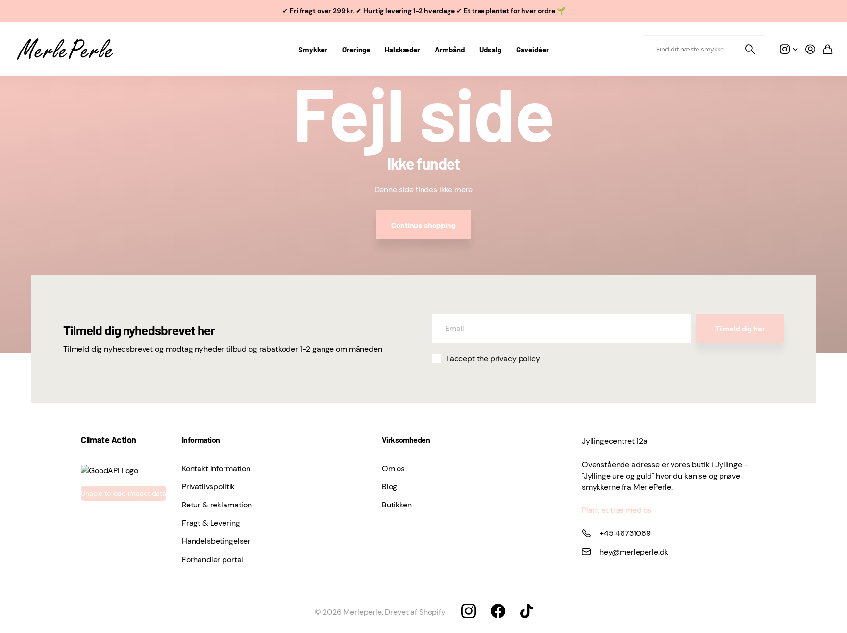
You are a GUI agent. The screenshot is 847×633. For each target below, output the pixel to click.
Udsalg (490, 49)
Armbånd (450, 49)
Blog (389, 486)
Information (201, 439)
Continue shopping (423, 224)
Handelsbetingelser (216, 541)
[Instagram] (468, 611)
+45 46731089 (625, 533)
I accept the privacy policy (493, 359)
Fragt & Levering (211, 523)
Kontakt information (216, 468)
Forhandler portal (212, 560)
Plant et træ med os (616, 510)
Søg (750, 48)
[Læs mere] (788, 49)
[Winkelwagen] (827, 49)
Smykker (313, 49)
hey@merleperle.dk (633, 552)
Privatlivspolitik (208, 486)
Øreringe (356, 49)
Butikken (397, 505)
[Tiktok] (526, 611)
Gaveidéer (532, 49)
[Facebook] (498, 611)
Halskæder (402, 49)
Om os (393, 468)
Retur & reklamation (217, 505)
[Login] (810, 49)
